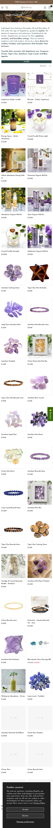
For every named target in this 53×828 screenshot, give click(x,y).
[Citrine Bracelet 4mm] (13, 605)
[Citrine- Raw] (13, 754)
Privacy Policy (39, 803)
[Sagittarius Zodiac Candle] (13, 84)
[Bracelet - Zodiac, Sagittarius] (40, 84)
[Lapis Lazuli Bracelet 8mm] (13, 493)
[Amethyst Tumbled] (13, 346)
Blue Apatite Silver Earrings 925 (39, 659)
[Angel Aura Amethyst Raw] (13, 309)
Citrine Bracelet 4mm (9, 620)
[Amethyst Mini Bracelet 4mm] (40, 309)
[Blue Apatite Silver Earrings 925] (40, 644)
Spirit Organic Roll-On (36, 214)
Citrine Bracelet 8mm (35, 769)
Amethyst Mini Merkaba (10, 659)
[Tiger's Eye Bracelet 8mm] (13, 529)
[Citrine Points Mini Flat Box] (40, 346)
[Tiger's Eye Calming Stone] (40, 529)
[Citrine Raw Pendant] (40, 718)
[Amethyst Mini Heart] (40, 419)
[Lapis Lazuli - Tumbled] (40, 681)
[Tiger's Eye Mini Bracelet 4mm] (13, 383)
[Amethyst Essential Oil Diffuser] (13, 718)
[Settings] (45, 7)
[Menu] (2, 7)
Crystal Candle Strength (10, 251)
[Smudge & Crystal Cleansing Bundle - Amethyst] (13, 566)
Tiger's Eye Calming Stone (37, 544)
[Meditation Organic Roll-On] (40, 236)
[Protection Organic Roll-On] (40, 160)
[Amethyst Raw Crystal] (40, 383)
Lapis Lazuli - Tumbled (36, 696)
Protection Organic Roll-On (37, 175)
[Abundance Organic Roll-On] (13, 200)
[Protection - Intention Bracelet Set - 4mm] (40, 605)
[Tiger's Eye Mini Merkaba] (40, 273)
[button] (49, 7)
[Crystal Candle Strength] (13, 236)
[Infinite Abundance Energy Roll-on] (13, 160)
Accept (25, 810)
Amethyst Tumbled (8, 361)
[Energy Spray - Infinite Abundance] (13, 121)
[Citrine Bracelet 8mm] (40, 754)
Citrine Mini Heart (8, 471)
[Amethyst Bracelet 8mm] (40, 456)
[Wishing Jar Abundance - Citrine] (13, 681)
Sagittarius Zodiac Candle (11, 99)
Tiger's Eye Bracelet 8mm (10, 544)
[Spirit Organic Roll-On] (40, 200)
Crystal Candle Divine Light (38, 136)
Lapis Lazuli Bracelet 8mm (11, 508)
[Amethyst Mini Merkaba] (13, 644)
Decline (25, 816)
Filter (26, 62)
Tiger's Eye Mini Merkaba (37, 288)
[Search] (7, 7)
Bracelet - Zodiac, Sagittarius (38, 99)
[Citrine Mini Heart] (13, 456)
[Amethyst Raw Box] (40, 493)
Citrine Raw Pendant (35, 733)
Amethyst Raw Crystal (36, 398)
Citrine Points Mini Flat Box (37, 361)
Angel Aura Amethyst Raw (11, 324)
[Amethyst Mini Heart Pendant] (40, 566)
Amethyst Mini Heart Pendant (39, 581)
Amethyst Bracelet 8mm (36, 471)
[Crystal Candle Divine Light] (40, 121)
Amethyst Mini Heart (35, 434)
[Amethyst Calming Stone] (13, 273)
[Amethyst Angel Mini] (13, 419)
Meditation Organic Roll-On (38, 251)
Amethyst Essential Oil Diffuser (12, 733)
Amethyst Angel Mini (9, 434)
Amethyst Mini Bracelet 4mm (38, 324)
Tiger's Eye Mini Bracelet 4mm (12, 398)
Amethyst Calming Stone (10, 288)
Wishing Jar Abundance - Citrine (13, 696)
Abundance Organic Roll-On (11, 214)
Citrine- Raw (5, 769)
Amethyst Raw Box (34, 508)
